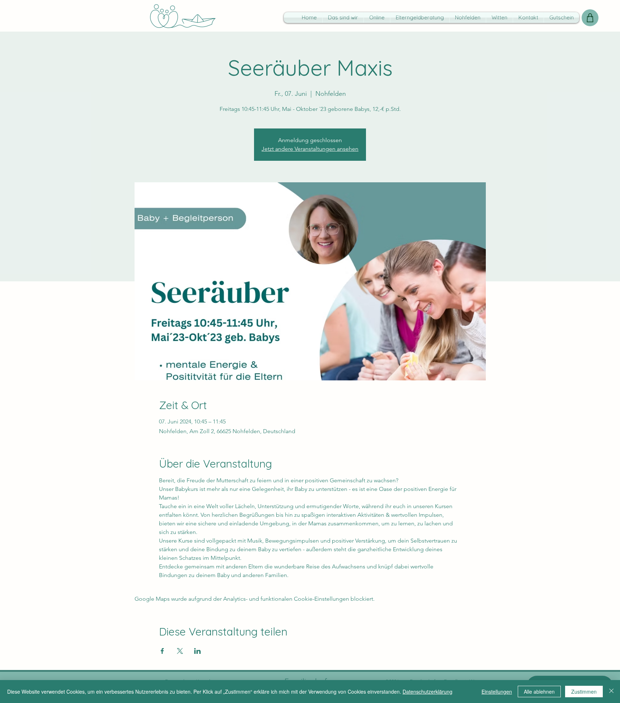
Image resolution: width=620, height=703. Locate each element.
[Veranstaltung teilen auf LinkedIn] (197, 651)
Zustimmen (584, 691)
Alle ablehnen (539, 691)
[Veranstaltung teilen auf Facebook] (162, 651)
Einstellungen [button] (497, 691)
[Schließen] (611, 691)
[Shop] (590, 17)
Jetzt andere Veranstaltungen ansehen (310, 148)
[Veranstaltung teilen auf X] (180, 651)
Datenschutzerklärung (427, 691)
